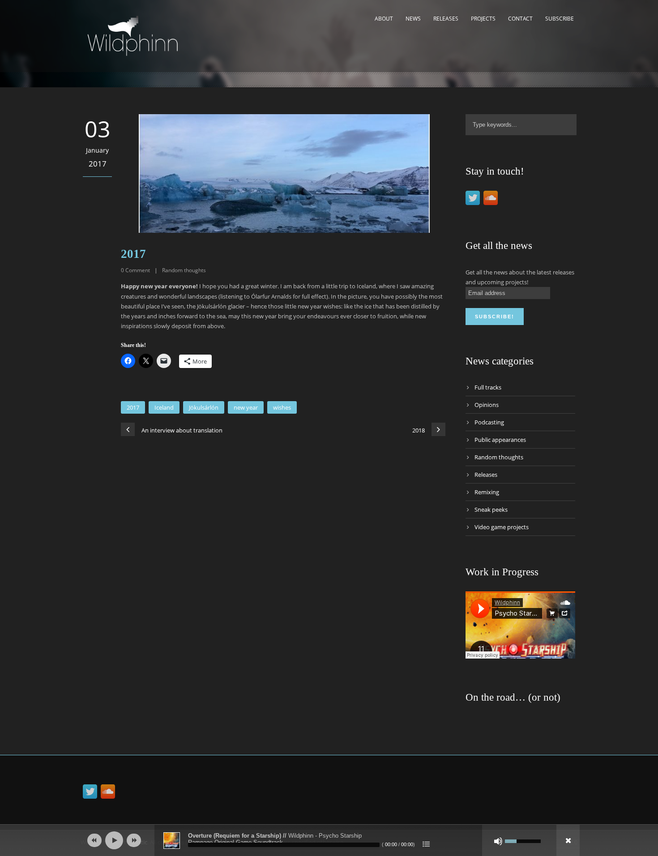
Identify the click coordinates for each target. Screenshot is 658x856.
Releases (445, 18)
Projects (483, 18)
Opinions (486, 405)
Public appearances (500, 440)
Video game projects (501, 527)
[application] (329, 840)
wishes (282, 407)
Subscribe (559, 18)
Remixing (486, 492)
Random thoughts (184, 270)
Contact (520, 18)
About (384, 18)
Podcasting (489, 422)
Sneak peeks (491, 509)
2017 (133, 407)
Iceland (164, 407)
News (413, 18)
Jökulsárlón (203, 407)
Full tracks (487, 387)
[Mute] (498, 841)
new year (246, 407)
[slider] (523, 840)
